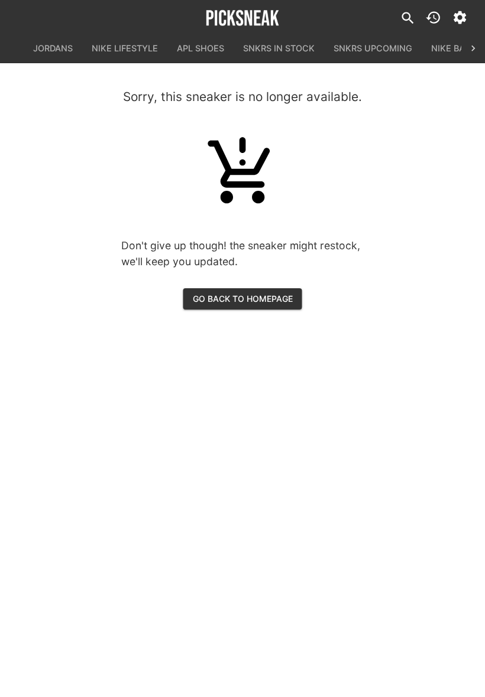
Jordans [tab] (53, 48)
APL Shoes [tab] (200, 48)
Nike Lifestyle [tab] (125, 48)
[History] (433, 17)
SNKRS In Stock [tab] (279, 48)
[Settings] (460, 17)
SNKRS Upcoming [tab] (373, 48)
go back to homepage (243, 299)
